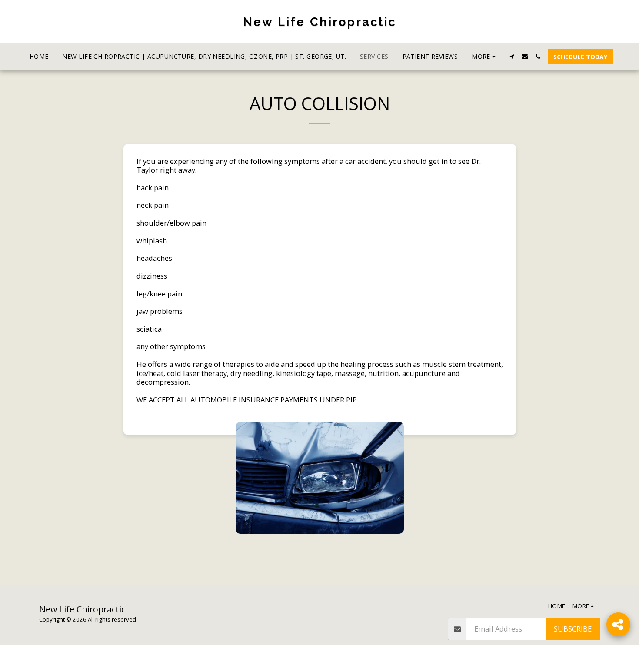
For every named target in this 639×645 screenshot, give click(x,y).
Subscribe (573, 629)
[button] (512, 56)
